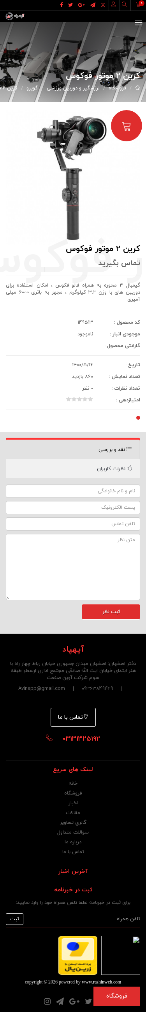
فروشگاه (117, 88)
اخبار (73, 803)
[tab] (73, 450)
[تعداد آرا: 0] (68, 399)
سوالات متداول (73, 832)
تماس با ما (70, 717)
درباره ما (73, 842)
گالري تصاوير (73, 822)
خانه (73, 783)
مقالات (73, 812)
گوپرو (32, 88)
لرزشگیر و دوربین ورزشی (73, 88)
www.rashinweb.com (101, 982)
